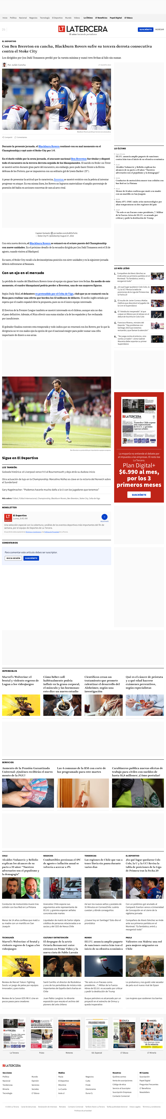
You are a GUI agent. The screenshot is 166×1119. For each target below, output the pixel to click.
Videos (77, 17)
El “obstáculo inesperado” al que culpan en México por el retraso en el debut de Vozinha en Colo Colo (133, 314)
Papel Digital (116, 17)
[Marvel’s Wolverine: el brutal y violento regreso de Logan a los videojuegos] (21, 705)
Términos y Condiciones (33, 532)
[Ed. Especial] (96, 1049)
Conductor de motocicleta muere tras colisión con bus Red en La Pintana (140, 182)
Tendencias (90, 855)
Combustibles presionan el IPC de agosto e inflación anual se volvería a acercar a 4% (62, 863)
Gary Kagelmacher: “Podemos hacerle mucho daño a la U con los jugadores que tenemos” (50, 489)
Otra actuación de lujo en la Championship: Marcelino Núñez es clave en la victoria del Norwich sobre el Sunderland (56, 480)
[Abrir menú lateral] (4, 30)
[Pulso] (41, 1049)
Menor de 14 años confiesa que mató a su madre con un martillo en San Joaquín (138, 192)
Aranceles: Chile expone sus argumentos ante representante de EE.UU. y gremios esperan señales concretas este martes (60, 908)
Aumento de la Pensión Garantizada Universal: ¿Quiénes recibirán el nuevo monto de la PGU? (27, 772)
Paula (129, 937)
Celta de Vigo (94, 498)
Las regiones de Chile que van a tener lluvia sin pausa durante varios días (103, 863)
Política (13, 17)
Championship (44, 498)
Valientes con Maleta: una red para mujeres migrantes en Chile (144, 945)
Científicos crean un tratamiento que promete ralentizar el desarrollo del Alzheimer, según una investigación (102, 684)
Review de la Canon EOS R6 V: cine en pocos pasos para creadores (20, 1000)
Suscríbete (32, 558)
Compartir (8, 137)
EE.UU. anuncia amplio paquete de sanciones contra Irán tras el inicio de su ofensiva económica (140, 158)
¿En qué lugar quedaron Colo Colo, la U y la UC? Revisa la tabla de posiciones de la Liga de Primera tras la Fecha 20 (134, 291)
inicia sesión (13, 558)
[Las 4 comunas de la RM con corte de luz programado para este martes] (83, 793)
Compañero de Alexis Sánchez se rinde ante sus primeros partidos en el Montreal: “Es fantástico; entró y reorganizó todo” (133, 277)
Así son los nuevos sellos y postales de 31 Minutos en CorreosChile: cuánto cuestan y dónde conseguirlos (103, 907)
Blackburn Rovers (58, 498)
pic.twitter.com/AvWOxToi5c (66, 233)
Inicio (5, 17)
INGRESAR (159, 29)
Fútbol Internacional (28, 498)
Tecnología (45, 17)
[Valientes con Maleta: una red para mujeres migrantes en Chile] (145, 966)
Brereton (59, 179)
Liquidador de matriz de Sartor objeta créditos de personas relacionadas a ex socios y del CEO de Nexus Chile (62, 923)
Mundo (68, 17)
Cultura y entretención (55, 937)
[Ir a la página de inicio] (83, 29)
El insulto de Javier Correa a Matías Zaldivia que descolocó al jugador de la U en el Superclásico (133, 303)
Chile (5, 855)
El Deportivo (57, 17)
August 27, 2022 (67, 235)
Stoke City (83, 498)
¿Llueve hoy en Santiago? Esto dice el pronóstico (103, 922)
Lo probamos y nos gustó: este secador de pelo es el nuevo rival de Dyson (145, 984)
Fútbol (15, 498)
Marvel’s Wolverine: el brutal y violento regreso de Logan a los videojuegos (20, 681)
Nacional (23, 17)
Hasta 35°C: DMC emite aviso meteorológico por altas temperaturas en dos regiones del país (139, 203)
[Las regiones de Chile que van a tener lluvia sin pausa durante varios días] (104, 888)
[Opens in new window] (69, 1049)
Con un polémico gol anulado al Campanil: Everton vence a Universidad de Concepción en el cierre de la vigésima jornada (145, 908)
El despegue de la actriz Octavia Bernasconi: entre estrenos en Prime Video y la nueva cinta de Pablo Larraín (60, 947)
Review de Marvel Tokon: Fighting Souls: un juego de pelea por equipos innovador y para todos (20, 985)
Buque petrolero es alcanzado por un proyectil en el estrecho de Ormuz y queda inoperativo (103, 1001)
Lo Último (88, 17)
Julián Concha (19, 64)
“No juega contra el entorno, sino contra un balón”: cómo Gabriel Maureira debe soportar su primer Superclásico (132, 340)
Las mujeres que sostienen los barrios (144, 998)
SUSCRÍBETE (139, 494)
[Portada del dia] (139, 445)
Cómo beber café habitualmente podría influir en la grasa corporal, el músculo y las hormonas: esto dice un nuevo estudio (61, 684)
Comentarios (22, 137)
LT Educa (129, 17)
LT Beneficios (101, 17)
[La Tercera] (14, 1049)
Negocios (33, 17)
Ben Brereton (73, 498)
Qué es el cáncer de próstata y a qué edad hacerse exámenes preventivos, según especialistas (144, 682)
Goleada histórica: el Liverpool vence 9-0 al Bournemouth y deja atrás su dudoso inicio (48, 471)
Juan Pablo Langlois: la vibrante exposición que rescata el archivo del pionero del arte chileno (61, 1001)
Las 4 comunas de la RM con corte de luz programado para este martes (81, 770)
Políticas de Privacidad (51, 532)
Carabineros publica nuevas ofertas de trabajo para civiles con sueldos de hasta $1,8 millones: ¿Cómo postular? (137, 772)
